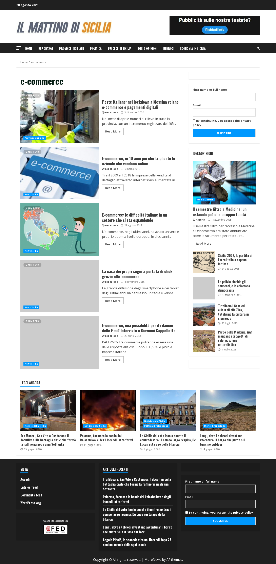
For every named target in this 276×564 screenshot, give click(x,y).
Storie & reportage (214, 425)
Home (28, 48)
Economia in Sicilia (193, 48)
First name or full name (210, 90)
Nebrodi (168, 48)
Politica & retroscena (156, 425)
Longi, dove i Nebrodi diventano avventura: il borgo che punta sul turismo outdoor (228, 410)
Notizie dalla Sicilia (35, 425)
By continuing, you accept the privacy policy (222, 123)
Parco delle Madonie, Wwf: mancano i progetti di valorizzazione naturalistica (204, 341)
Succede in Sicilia (119, 48)
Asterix (200, 219)
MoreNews (152, 559)
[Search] (258, 48)
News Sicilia (31, 194)
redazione (111, 112)
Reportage (45, 48)
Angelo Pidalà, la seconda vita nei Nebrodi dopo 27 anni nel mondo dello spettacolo (137, 542)
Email (197, 105)
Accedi (24, 479)
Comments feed (31, 495)
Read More (112, 131)
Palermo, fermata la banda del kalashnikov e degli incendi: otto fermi (108, 410)
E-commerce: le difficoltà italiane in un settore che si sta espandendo (59, 229)
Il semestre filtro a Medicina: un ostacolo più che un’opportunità (224, 182)
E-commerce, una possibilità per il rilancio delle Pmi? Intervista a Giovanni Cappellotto (59, 342)
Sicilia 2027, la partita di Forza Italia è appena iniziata (204, 262)
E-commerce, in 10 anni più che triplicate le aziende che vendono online (59, 173)
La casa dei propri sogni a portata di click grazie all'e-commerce (59, 286)
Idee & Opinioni (147, 48)
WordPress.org (30, 502)
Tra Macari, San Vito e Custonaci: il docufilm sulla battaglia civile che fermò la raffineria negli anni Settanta (48, 410)
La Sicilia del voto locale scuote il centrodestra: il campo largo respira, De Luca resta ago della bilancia (168, 410)
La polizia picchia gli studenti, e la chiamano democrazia (204, 288)
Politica (96, 48)
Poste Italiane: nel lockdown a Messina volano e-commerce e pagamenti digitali (59, 116)
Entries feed (29, 487)
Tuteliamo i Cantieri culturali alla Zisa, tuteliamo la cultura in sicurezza (204, 314)
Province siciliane (71, 48)
